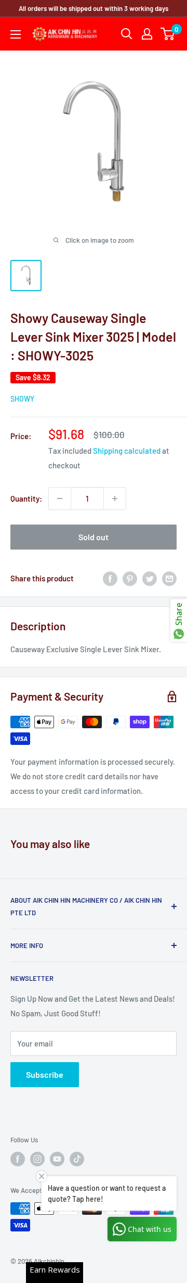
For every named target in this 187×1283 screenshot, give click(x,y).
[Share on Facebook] (110, 578)
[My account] (147, 34)
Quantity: (26, 498)
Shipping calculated (127, 450)
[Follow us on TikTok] (77, 1159)
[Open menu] (15, 34)
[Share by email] (169, 578)
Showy (22, 398)
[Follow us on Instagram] (37, 1159)
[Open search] (126, 34)
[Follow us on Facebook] (17, 1159)
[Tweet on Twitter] (149, 578)
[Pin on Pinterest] (130, 578)
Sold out (93, 537)
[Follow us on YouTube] (57, 1159)
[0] (168, 34)
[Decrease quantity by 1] (60, 498)
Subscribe (44, 1074)
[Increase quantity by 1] (115, 498)
